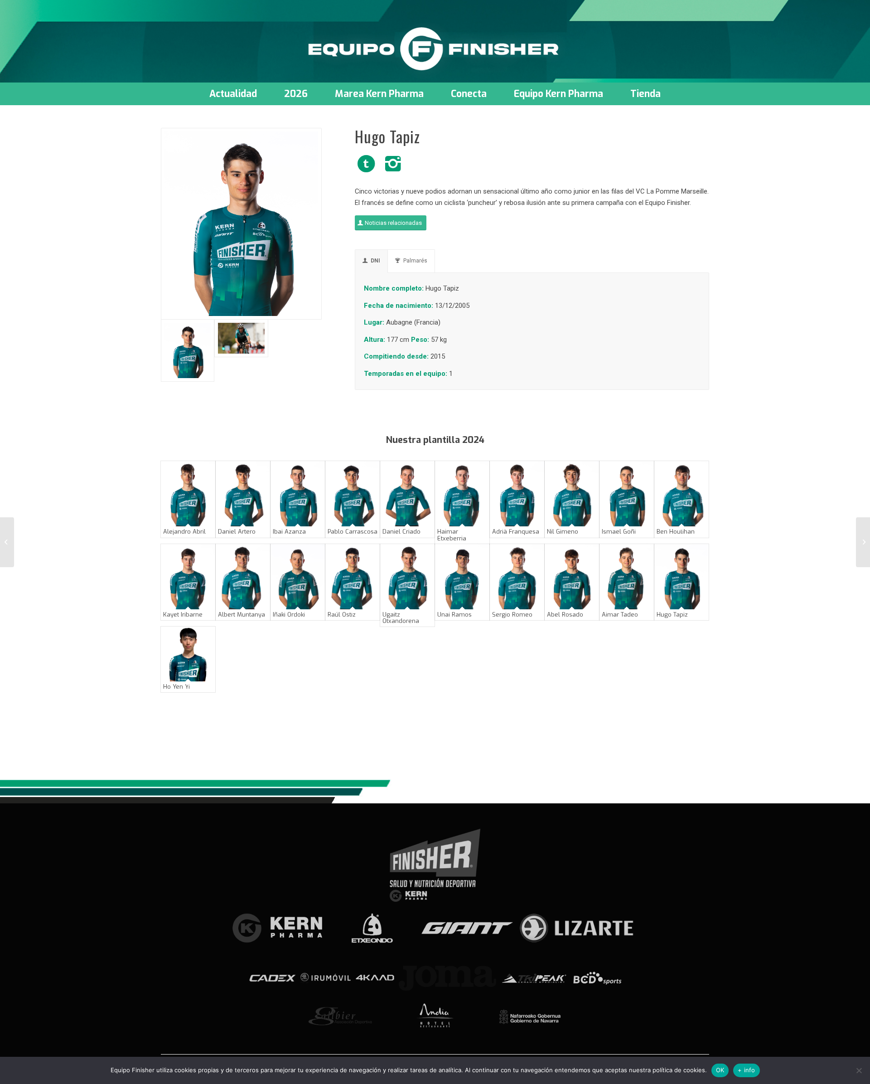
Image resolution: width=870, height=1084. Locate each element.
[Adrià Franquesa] (517, 493)
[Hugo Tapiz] (681, 576)
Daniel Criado (401, 531)
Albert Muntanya (241, 614)
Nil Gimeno (562, 531)
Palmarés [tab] (415, 261)
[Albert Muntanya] (243, 576)
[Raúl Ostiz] (352, 576)
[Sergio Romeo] (517, 576)
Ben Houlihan (676, 531)
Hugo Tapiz (672, 614)
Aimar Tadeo (620, 614)
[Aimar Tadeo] (626, 576)
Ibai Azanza (289, 531)
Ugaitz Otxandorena (400, 618)
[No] (858, 1070)
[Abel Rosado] (572, 576)
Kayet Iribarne (183, 614)
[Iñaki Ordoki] (298, 576)
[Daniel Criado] (407, 493)
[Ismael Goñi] (626, 493)
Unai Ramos (454, 614)
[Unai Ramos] (462, 576)
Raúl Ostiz (342, 614)
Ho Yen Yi (176, 686)
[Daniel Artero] (243, 493)
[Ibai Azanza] (298, 493)
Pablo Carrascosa (352, 531)
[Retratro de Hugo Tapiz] (241, 224)
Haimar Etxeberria (451, 535)
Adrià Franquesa (515, 531)
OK (720, 1070)
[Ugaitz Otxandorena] (407, 576)
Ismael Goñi (619, 531)
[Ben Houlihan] (681, 493)
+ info (746, 1070)
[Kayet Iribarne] (188, 576)
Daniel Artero (237, 531)
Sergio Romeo (512, 614)
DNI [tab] (375, 261)
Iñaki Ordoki (289, 614)
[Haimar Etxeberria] (462, 493)
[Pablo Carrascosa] (352, 493)
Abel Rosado (565, 614)
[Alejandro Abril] (188, 493)
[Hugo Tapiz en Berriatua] (241, 350)
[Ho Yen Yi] (188, 654)
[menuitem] (233, 94)
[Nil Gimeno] (572, 493)
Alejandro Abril (184, 531)
